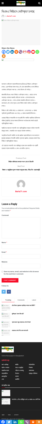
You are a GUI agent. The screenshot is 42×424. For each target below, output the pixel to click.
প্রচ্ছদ (3, 415)
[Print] (16, 52)
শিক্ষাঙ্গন (31, 367)
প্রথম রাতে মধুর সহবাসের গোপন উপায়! (21, 322)
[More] (4, 56)
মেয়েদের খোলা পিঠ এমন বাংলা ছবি (20, 330)
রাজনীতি (17, 379)
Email (4, 252)
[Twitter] (8, 52)
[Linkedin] (12, 52)
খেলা (3, 379)
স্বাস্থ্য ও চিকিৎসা (33, 373)
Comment (5, 215)
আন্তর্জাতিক (5, 373)
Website (4, 262)
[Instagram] (29, 52)
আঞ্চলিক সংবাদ (5, 370)
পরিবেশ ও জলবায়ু (19, 370)
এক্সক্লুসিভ (4, 376)
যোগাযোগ (16, 415)
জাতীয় (16, 364)
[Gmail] (25, 52)
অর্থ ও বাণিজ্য (5, 364)
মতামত (17, 376)
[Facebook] (4, 52)
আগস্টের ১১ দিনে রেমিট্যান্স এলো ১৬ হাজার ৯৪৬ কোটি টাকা (26, 399)
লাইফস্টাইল (32, 364)
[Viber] (20, 52)
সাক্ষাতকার (31, 370)
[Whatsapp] (37, 52)
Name (4, 242)
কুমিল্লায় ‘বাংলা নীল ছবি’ (18, 314)
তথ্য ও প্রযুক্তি (19, 367)
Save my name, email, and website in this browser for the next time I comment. (21, 273)
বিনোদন (17, 373)
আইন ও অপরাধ (5, 367)
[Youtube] (33, 52)
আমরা (9, 415)
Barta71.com (11, 16)
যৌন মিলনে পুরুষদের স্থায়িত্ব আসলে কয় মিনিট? (23, 305)
